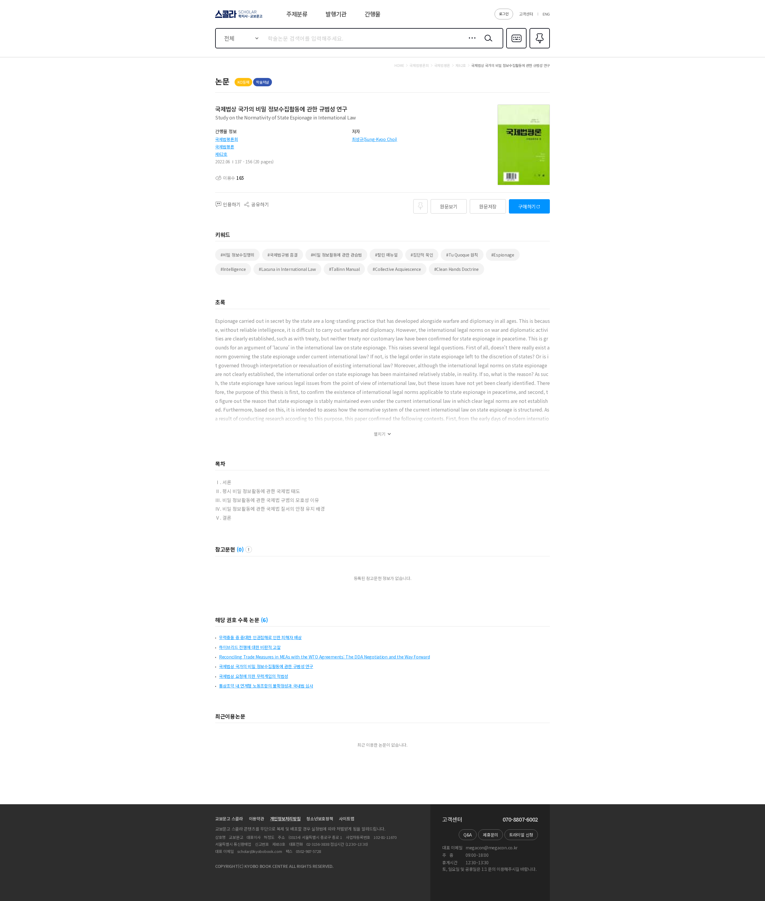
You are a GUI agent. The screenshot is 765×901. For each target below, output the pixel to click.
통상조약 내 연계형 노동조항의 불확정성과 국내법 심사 (266, 686)
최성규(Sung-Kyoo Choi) (374, 139)
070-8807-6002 (520, 819)
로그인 (504, 13)
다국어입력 (516, 47)
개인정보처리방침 (285, 819)
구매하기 (527, 206)
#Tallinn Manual (344, 269)
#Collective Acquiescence (397, 269)
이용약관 (256, 819)
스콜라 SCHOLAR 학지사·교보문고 (238, 17)
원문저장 (488, 206)
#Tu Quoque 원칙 (462, 255)
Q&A (467, 835)
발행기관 (336, 14)
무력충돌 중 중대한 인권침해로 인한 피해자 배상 (260, 637)
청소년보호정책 (319, 819)
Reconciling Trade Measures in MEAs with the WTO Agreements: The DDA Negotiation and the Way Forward (324, 657)
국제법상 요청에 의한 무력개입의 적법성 (253, 676)
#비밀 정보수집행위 (237, 255)
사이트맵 (346, 819)
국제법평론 (224, 147)
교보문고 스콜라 (229, 819)
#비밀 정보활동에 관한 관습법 (336, 255)
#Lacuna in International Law (287, 269)
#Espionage (502, 255)
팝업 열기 (248, 549)
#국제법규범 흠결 (282, 255)
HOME (399, 65)
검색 (487, 42)
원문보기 (449, 206)
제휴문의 (490, 835)
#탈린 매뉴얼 (386, 255)
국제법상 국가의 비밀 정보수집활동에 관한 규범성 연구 (266, 666)
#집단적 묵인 (422, 255)
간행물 (372, 14)
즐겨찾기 (539, 47)
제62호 (221, 154)
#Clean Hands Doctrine (456, 269)
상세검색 (470, 42)
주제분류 (296, 14)
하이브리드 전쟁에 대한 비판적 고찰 (250, 647)
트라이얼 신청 (521, 835)
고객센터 (526, 14)
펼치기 (379, 434)
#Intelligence (233, 269)
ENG (546, 14)
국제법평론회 (226, 139)
